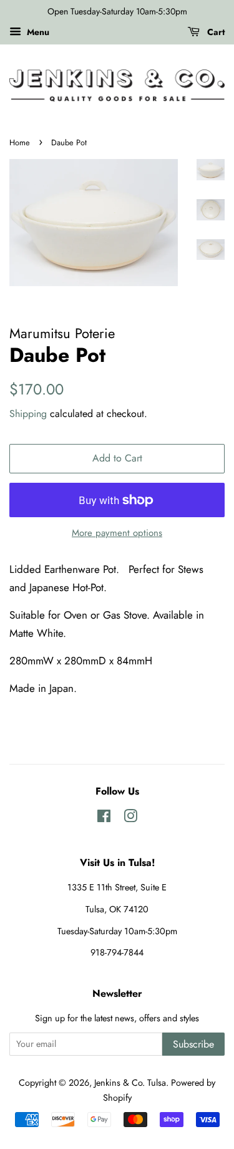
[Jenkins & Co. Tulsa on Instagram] (130, 818)
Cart (215, 32)
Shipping (28, 413)
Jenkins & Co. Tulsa (130, 1082)
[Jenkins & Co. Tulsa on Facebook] (104, 818)
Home (19, 142)
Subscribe (193, 1044)
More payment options (117, 533)
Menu (36, 32)
